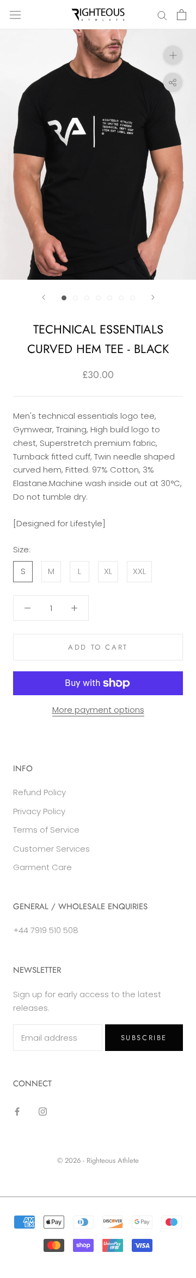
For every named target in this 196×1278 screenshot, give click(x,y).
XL (108, 571)
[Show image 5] (109, 297)
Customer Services (51, 848)
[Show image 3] (86, 297)
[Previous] (43, 297)
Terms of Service (46, 829)
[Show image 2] (75, 297)
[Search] (162, 14)
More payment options (98, 709)
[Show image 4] (98, 297)
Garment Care (42, 867)
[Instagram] (43, 1111)
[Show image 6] (121, 297)
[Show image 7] (132, 297)
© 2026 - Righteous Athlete (98, 1160)
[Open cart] (181, 14)
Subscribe (144, 1038)
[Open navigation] (15, 14)
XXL (139, 571)
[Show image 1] (64, 297)
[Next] (153, 297)
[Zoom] (172, 55)
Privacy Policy (39, 811)
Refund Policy (39, 792)
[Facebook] (17, 1111)
